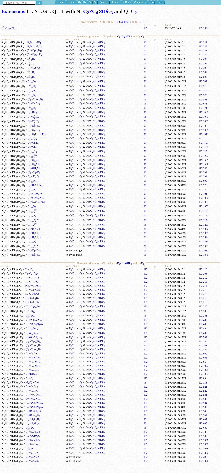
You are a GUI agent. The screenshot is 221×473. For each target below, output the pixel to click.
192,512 (203, 90)
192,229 (203, 46)
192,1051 (203, 126)
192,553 (203, 99)
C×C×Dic (32, 460)
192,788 (203, 436)
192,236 (203, 54)
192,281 (203, 315)
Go (38, 2)
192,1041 (203, 116)
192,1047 (203, 121)
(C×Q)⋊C (33, 435)
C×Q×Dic (32, 452)
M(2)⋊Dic (32, 382)
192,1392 (203, 246)
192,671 (203, 103)
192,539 (203, 337)
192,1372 (203, 237)
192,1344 (203, 28)
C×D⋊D (35, 233)
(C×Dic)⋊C (34, 323)
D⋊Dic (33, 142)
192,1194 (203, 220)
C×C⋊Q (33, 365)
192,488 (203, 324)
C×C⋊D (35, 164)
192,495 (203, 333)
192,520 (203, 95)
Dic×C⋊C (33, 398)
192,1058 (203, 444)
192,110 (203, 269)
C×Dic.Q (32, 373)
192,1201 (203, 224)
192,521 (203, 386)
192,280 (203, 311)
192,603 (203, 423)
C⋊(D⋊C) (35, 168)
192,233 (203, 50)
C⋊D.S (33, 176)
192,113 (203, 382)
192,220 (203, 306)
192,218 (203, 298)
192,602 (203, 419)
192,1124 (203, 151)
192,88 (202, 378)
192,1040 (203, 112)
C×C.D (34, 103)
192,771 (203, 108)
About (71, 2)
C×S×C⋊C (36, 197)
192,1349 (203, 164)
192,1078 (203, 448)
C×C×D (34, 250)
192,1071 (203, 134)
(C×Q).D (33, 419)
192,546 (203, 168)
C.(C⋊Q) (32, 293)
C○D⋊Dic (36, 193)
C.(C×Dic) (32, 281)
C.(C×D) (32, 277)
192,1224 (203, 156)
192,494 (203, 328)
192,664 (203, 361)
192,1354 (203, 229)
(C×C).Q (32, 423)
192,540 (203, 341)
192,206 (203, 273)
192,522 (203, 390)
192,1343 (203, 160)
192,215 (203, 290)
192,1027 (203, 365)
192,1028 (203, 370)
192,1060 (203, 198)
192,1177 (203, 215)
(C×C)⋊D (35, 67)
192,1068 (203, 130)
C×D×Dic (34, 228)
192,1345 (203, 254)
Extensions (13, 11)
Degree (103, 2)
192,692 (203, 180)
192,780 (203, 189)
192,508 (203, 76)
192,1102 (203, 142)
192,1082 (203, 206)
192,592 (203, 172)
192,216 (203, 294)
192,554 (203, 415)
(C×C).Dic (32, 302)
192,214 (203, 286)
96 (145, 42)
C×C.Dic (33, 353)
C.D (31, 58)
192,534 (203, 403)
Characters (140, 2)
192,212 (203, 277)
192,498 (203, 68)
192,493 (203, 457)
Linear (115, 2)
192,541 (203, 345)
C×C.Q (32, 369)
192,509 (203, 81)
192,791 (203, 193)
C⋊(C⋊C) (34, 319)
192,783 (203, 432)
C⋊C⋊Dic (34, 337)
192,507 (203, 72)
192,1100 (203, 138)
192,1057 (203, 374)
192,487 (203, 320)
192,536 (203, 407)
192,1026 (203, 461)
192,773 (203, 185)
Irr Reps (126, 2)
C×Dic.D (34, 112)
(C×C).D (34, 50)
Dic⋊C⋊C (33, 285)
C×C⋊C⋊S (37, 134)
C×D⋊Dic (35, 185)
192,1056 (203, 440)
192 (146, 28)
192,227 (203, 42)
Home (60, 2)
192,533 (203, 399)
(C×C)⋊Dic (33, 289)
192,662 (203, 353)
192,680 (203, 427)
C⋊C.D (33, 415)
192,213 (203, 281)
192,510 (203, 86)
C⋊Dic (32, 328)
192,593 (203, 176)
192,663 (203, 357)
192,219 (203, 302)
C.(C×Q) (31, 273)
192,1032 (203, 250)
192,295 (203, 63)
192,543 (203, 411)
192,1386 (203, 241)
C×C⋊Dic (98, 11)
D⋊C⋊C (34, 42)
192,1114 (203, 147)
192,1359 (203, 233)
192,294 (203, 58)
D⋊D (33, 146)
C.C (29, 269)
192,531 (203, 394)
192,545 (203, 349)
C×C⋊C (33, 361)
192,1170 (203, 211)
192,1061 (203, 202)
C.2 (32, 156)
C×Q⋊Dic (33, 431)
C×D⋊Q (35, 237)
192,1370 (203, 453)
